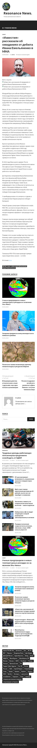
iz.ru (10, 260)
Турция (11, 671)
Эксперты (16, 674)
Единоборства (19, 655)
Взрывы (9, 653)
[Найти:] (18, 419)
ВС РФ (30, 650)
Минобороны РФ (24, 658)
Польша (5, 663)
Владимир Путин (19, 653)
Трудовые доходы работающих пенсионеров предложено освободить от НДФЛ (17, 455)
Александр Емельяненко (19, 266)
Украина (17, 671)
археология (24, 674)
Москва (5, 661)
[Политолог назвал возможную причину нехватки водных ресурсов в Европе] (18, 362)
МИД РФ (5, 658)
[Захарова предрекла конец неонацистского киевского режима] (18, 331)
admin (13, 54)
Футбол (10, 674)
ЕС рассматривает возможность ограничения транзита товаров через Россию (24, 480)
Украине (23, 671)
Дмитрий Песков (8, 655)
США (10, 668)
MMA (8, 266)
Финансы (5, 450)
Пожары (30, 661)
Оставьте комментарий (22, 54)
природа (27, 676)
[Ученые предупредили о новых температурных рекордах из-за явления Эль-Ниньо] (18, 298)
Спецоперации (28, 668)
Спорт (4, 34)
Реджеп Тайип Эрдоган (9, 666)
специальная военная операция (12, 679)
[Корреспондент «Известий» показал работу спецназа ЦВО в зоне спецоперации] (7, 626)
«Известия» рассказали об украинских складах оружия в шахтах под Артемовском (25, 611)
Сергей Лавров (18, 668)
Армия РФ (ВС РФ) (8, 650)
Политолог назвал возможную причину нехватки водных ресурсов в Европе (16, 365)
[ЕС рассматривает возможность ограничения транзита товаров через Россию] (7, 483)
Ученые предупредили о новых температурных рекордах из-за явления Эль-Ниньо (17, 302)
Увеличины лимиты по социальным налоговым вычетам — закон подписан (24, 503)
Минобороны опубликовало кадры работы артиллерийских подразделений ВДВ (23, 632)
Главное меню (10, 28)
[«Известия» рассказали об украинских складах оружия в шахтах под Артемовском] (7, 615)
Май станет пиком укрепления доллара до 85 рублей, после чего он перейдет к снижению (24, 492)
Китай (31, 655)
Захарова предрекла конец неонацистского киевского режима (24, 588)
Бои (25, 650)
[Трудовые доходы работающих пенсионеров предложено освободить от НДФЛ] (18, 449)
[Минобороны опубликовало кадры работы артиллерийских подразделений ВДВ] (7, 636)
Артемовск (19, 650)
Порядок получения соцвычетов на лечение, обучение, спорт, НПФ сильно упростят (23, 526)
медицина (15, 676)
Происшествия (14, 663)
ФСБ (4, 674)
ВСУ (4, 653)
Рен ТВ (20, 666)
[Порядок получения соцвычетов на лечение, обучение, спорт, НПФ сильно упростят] (7, 530)
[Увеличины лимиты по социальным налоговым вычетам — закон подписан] (7, 508)
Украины (30, 671)
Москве (11, 661)
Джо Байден (28, 653)
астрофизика (7, 676)
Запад (26, 655)
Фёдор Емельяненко (9, 268)
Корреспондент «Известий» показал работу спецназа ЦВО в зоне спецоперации (25, 621)
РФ (21, 663)
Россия (5, 668)
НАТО (17, 661)
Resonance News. (18, 13)
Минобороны (13, 658)
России (26, 666)
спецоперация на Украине (10, 682)
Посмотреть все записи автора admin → (23, 402)
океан (21, 676)
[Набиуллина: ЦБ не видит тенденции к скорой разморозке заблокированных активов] (7, 518)
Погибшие (23, 661)
